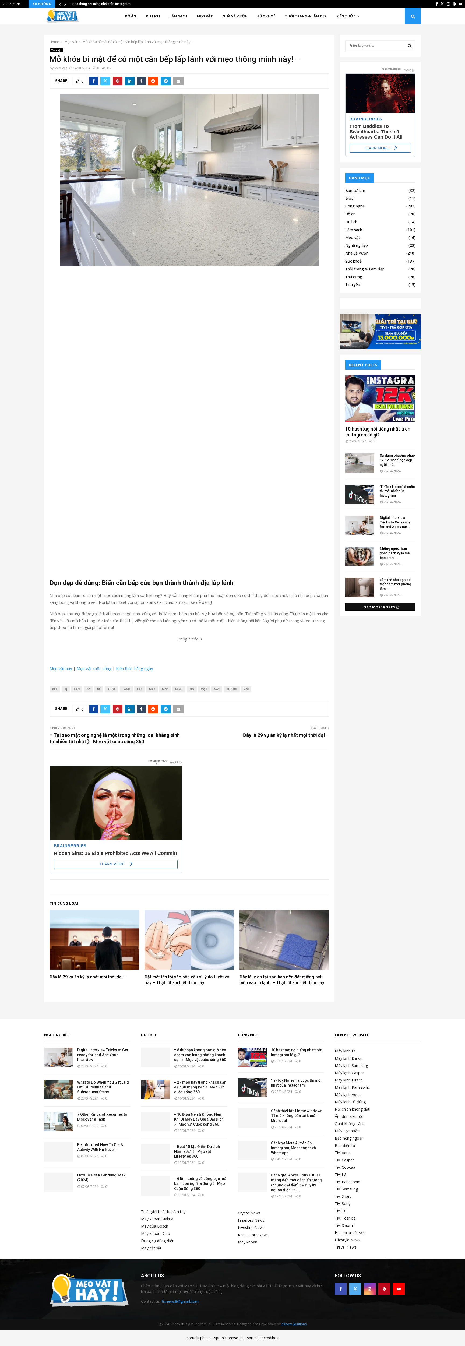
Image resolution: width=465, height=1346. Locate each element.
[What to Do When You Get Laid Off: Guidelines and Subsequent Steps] (58, 1089)
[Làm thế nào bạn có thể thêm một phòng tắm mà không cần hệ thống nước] (359, 587)
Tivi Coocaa (345, 1167)
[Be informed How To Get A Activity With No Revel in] (58, 1152)
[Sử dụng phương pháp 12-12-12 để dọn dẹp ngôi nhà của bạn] (359, 463)
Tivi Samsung (346, 1189)
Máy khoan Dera (155, 1233)
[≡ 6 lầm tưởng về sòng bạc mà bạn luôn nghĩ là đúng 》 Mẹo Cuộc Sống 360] (155, 1186)
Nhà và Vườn (235, 16)
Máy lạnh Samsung (351, 1065)
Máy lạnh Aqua (348, 1094)
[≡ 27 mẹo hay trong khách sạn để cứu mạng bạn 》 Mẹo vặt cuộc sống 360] (155, 1089)
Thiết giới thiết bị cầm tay (163, 1211)
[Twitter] (355, 1289)
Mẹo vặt (205, 16)
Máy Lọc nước (347, 1130)
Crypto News (249, 1212)
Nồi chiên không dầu (352, 1109)
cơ (88, 689)
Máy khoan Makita (157, 1218)
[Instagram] (370, 1289)
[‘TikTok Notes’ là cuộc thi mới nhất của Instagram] (359, 494)
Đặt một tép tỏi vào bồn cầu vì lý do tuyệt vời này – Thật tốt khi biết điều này (187, 979)
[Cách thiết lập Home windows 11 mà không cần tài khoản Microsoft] (252, 1118)
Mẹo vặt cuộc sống (94, 668)
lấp (139, 689)
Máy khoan (247, 1242)
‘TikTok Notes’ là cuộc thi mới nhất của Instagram (397, 491)
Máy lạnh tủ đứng (350, 1101)
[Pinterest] (384, 1289)
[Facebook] (341, 1289)
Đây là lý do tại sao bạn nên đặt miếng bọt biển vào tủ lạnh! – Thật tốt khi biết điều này (281, 979)
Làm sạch (178, 16)
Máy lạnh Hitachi (349, 1080)
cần (77, 689)
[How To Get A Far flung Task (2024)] (58, 1182)
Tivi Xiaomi (344, 1225)
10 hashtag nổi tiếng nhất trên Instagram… (101, 4)
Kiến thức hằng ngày (134, 668)
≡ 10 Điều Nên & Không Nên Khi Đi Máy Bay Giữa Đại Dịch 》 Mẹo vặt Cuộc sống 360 (199, 1119)
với (246, 689)
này (217, 689)
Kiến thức (345, 16)
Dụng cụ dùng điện (157, 1240)
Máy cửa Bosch (154, 1226)
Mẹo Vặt (60, 68)
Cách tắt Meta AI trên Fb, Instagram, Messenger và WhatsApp (293, 1148)
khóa (111, 689)
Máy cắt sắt (151, 1247)
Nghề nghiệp (356, 245)
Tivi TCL (342, 1210)
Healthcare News (350, 1232)
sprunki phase (199, 1337)
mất (152, 689)
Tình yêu (352, 284)
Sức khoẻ (266, 16)
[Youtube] (399, 1289)
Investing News (251, 1227)
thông (231, 689)
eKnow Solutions (294, 1324)
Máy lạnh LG (346, 1050)
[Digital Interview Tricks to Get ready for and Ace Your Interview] (359, 525)
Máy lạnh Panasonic (352, 1087)
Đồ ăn (130, 16)
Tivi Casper (344, 1159)
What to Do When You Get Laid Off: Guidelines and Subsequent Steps (103, 1087)
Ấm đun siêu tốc (349, 1116)
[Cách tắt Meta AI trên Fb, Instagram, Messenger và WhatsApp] (252, 1150)
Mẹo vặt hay (61, 668)
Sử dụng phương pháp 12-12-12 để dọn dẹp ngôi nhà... (397, 460)
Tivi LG (341, 1174)
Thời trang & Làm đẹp (306, 16)
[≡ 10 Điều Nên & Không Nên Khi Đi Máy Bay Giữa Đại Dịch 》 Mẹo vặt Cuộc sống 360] (155, 1121)
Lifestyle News (347, 1239)
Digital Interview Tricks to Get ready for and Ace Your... (395, 522)
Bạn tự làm (355, 190)
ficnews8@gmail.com (180, 1301)
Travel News (346, 1247)
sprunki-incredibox (263, 1337)
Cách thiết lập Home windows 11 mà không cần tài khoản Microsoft (296, 1116)
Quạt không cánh (350, 1123)
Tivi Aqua (343, 1152)
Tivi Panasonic (347, 1181)
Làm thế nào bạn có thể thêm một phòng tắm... (395, 584)
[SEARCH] (409, 45)
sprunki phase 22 (229, 1337)
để (99, 689)
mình (179, 689)
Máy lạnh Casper (349, 1072)
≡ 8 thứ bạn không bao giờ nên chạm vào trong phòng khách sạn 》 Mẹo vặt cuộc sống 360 (200, 1055)
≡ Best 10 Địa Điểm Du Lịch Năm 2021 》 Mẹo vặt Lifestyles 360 (197, 1151)
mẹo (165, 689)
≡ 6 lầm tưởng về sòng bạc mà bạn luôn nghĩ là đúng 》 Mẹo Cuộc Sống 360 (200, 1183)
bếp (55, 689)
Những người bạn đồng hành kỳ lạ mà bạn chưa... (395, 553)
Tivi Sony (342, 1203)
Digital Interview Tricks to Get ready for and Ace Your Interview (102, 1055)
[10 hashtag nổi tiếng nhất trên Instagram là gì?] (380, 398)
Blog (349, 198)
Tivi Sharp (343, 1196)
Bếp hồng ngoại (348, 1138)
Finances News (251, 1220)
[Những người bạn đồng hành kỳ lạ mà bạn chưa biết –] (359, 556)
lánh (126, 689)
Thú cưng (353, 276)
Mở (191, 689)
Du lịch (153, 16)
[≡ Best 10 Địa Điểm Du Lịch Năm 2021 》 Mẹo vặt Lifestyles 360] (155, 1154)
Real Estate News (253, 1234)
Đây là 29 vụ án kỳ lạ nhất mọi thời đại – (286, 735)
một (204, 689)
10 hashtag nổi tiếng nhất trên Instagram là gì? (377, 432)
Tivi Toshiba (345, 1218)
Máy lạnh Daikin (348, 1058)
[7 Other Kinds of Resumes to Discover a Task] (58, 1121)
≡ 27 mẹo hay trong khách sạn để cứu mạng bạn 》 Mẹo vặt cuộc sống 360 (200, 1087)
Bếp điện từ (345, 1145)
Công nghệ (355, 206)
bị (65, 689)
